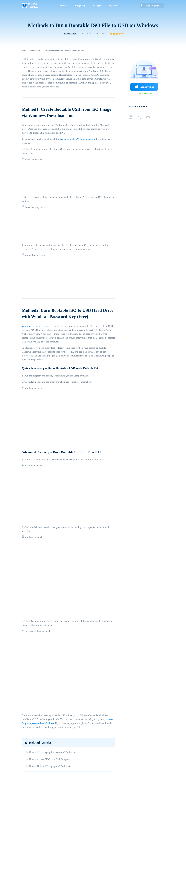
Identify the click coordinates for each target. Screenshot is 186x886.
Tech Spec (96, 5)
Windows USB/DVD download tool (77, 139)
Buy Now (113, 5)
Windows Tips (70, 34)
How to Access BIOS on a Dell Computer (49, 759)
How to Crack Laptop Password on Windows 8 (52, 752)
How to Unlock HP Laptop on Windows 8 (50, 766)
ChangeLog (79, 5)
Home (63, 5)
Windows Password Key (34, 326)
